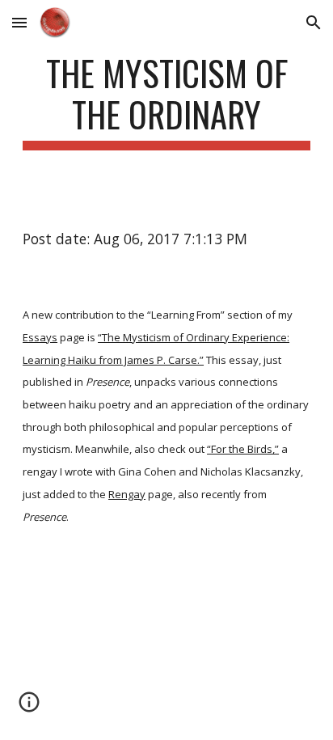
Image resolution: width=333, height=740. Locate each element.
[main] (166, 101)
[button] (19, 22)
